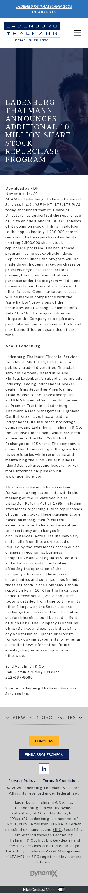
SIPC (57, 829)
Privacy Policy (21, 780)
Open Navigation (77, 33)
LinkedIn (44, 768)
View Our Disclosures (44, 717)
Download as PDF (22, 188)
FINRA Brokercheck (44, 754)
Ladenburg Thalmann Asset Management (44, 851)
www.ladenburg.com (24, 476)
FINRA (57, 824)
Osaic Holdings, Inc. (57, 813)
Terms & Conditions (61, 780)
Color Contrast (61, 889)
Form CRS (44, 741)
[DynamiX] (44, 873)
